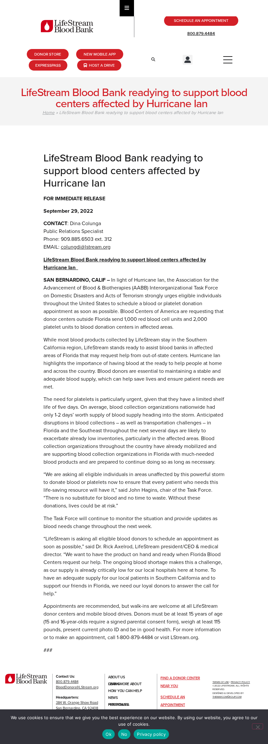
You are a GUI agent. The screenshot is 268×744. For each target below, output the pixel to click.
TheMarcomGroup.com (227, 697)
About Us (116, 677)
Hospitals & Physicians (118, 704)
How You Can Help (125, 690)
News (113, 697)
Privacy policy (151, 734)
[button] (188, 60)
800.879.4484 (201, 33)
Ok (108, 734)
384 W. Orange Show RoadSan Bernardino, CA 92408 (77, 705)
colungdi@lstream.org (85, 247)
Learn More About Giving (124, 683)
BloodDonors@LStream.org (77, 687)
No (124, 734)
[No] (257, 726)
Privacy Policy (240, 682)
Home (48, 112)
